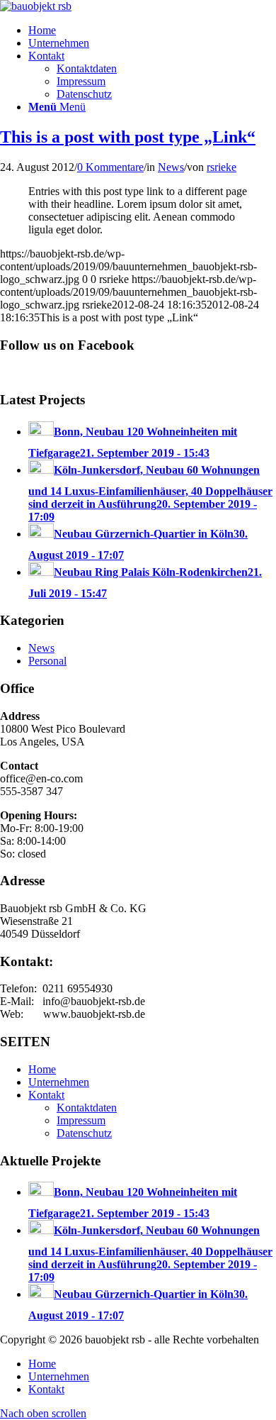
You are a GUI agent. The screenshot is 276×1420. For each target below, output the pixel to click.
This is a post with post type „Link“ (127, 137)
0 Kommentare (110, 167)
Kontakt (46, 1095)
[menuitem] (152, 30)
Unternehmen (58, 1082)
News (171, 167)
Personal (47, 661)
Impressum (81, 1120)
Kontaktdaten (87, 1108)
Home (42, 1069)
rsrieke (221, 167)
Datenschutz (84, 1133)
